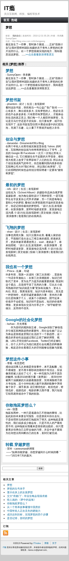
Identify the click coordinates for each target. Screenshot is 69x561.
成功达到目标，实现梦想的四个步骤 (27, 514)
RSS (5, 532)
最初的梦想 (15, 185)
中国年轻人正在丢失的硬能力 (23, 510)
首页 (6, 20)
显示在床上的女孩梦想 (20, 492)
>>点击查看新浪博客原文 (40, 54)
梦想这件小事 (17, 359)
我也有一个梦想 (19, 267)
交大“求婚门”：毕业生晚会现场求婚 (27, 496)
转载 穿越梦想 (18, 444)
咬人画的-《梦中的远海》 (21, 499)
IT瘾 (9, 8)
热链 (14, 20)
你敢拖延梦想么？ (21, 405)
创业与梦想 (15, 139)
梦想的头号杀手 (16, 488)
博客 (46, 543)
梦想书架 (13, 100)
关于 (54, 543)
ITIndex (37, 543)
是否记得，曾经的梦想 (20, 518)
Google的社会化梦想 (24, 320)
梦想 (9, 70)
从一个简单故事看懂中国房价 (23, 507)
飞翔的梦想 (15, 227)
